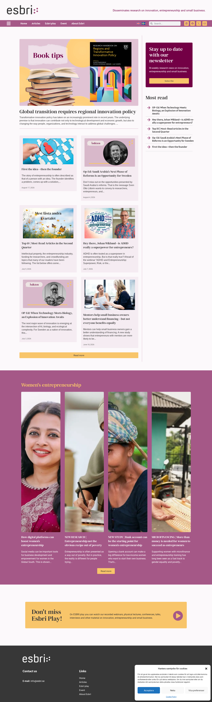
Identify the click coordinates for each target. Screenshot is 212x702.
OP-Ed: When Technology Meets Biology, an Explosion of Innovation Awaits (47, 315)
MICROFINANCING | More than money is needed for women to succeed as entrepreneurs (171, 541)
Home (23, 23)
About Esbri (78, 23)
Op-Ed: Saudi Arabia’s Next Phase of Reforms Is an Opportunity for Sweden (107, 174)
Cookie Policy (171, 697)
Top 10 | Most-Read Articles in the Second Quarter (170, 130)
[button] (206, 668)
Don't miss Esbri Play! (47, 615)
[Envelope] (204, 23)
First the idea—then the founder (42, 169)
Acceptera (149, 690)
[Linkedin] (186, 23)
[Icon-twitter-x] (198, 23)
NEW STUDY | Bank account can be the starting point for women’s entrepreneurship (127, 541)
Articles (36, 23)
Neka (172, 690)
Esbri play (50, 23)
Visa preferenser (196, 690)
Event (64, 23)
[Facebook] (192, 23)
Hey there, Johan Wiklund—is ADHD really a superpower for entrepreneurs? (108, 245)
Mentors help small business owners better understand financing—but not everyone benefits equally (106, 319)
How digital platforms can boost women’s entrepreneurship (37, 541)
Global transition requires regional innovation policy (77, 111)
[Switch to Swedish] (143, 23)
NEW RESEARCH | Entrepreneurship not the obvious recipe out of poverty (83, 541)
